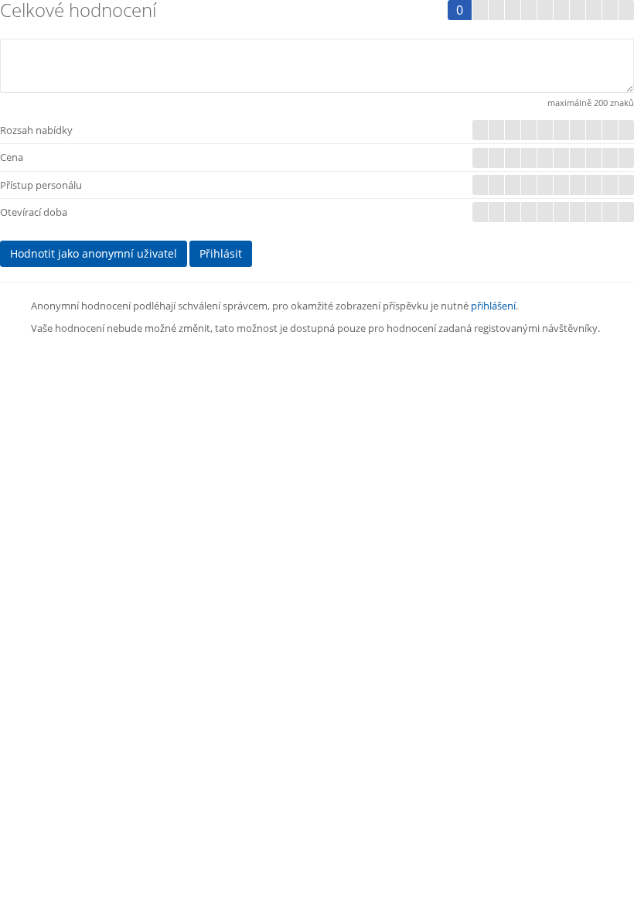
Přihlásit (220, 253)
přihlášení (493, 306)
